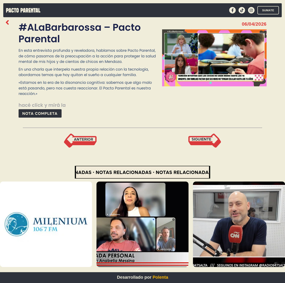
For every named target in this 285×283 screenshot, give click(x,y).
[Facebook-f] (232, 10)
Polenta (160, 277)
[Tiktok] (242, 10)
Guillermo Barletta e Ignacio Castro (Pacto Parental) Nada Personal (139, 252)
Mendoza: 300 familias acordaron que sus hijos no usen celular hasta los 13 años (43, 250)
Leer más (71, 263)
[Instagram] (251, 10)
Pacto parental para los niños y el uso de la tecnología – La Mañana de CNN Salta (236, 249)
